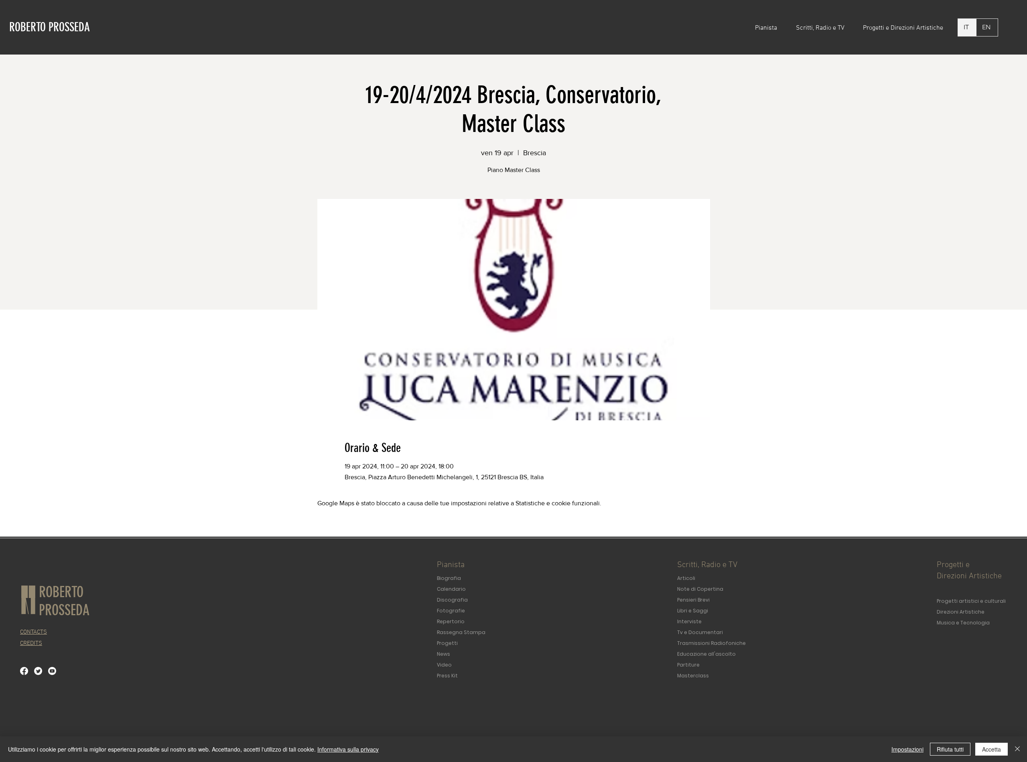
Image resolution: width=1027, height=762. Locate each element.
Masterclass (693, 675)
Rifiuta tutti (950, 749)
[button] (769, 28)
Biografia (449, 578)
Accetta (991, 749)
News (443, 654)
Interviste (689, 621)
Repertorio (451, 621)
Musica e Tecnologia (963, 622)
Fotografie (451, 610)
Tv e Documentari (700, 632)
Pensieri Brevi (693, 599)
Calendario (451, 589)
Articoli (686, 578)
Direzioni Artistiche (960, 611)
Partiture (688, 664)
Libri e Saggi (692, 610)
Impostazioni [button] (907, 749)
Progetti (447, 643)
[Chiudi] (1017, 749)
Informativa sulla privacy (348, 749)
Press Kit (447, 675)
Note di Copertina (700, 589)
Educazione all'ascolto (706, 654)
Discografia (452, 599)
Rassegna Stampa (461, 632)
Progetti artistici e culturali (971, 601)
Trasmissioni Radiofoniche (711, 643)
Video (444, 664)
